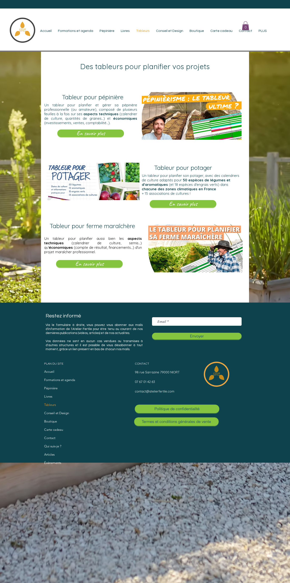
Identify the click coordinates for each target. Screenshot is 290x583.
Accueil (49, 372)
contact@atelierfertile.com (154, 391)
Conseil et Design (56, 413)
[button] (245, 25)
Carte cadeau (53, 430)
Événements (52, 463)
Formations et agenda (59, 380)
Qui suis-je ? (52, 446)
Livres (48, 396)
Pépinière (51, 388)
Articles (49, 454)
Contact (49, 438)
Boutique (50, 421)
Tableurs (50, 405)
